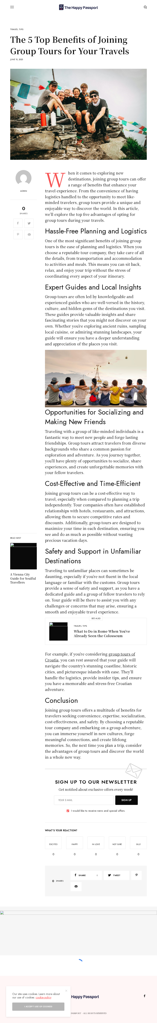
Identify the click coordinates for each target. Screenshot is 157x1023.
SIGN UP (126, 800)
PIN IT (98, 378)
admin (23, 191)
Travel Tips (17, 29)
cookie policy (43, 997)
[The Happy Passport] (78, 7)
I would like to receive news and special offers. (98, 811)
